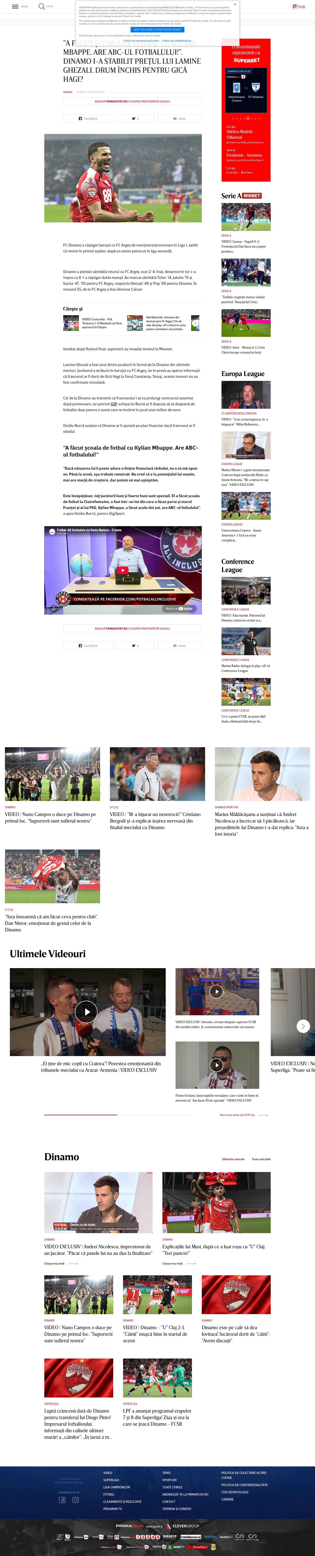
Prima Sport (130, 1526)
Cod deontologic (235, 1492)
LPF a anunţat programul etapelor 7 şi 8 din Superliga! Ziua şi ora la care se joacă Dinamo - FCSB (157, 1417)
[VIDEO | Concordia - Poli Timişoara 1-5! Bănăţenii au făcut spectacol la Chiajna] (71, 323)
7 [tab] (255, 118)
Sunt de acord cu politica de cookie (157, 29)
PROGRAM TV (112, 1509)
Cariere (227, 1499)
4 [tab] (244, 118)
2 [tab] (236, 118)
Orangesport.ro (226, 807)
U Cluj (114, 807)
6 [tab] (251, 118)
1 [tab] (232, 118)
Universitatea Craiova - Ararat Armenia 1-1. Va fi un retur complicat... (241, 535)
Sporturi (169, 1480)
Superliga (51, 1404)
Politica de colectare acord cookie (141, 40)
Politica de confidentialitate (176, 40)
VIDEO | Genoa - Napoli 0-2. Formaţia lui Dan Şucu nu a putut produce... (243, 246)
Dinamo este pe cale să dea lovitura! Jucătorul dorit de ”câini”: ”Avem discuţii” (236, 1333)
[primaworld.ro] (160, 1547)
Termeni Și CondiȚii (176, 1509)
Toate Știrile (172, 1487)
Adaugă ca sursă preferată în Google (132, 101)
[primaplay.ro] (113, 1537)
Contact (168, 1501)
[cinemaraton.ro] (240, 1537)
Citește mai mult (54, 1263)
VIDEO (107, 1473)
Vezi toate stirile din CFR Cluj (237, 1115)
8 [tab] (259, 118)
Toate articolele (261, 1159)
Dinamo (67, 92)
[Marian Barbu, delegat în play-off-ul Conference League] (246, 641)
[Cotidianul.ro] (191, 1537)
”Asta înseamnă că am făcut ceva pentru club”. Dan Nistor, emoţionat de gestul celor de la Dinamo (51, 923)
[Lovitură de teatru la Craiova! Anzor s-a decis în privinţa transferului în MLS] (199, 323)
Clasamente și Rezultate (122, 1501)
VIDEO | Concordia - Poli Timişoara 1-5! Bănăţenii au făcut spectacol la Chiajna (102, 323)
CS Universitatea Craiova (239, 413)
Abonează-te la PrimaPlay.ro (185, 1494)
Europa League (231, 464)
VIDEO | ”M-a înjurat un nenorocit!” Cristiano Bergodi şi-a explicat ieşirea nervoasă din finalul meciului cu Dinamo (155, 820)
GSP (114, 403)
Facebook (62, 1500)
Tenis (166, 1473)
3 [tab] (240, 118)
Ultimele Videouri (48, 953)
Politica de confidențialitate (244, 1485)
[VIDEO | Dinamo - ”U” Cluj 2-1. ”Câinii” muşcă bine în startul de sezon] (157, 1294)
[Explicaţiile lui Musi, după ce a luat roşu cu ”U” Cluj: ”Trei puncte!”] (216, 1202)
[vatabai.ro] (213, 1547)
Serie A (226, 235)
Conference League (235, 609)
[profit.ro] (170, 1537)
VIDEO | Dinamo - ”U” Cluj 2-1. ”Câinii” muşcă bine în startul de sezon (155, 1333)
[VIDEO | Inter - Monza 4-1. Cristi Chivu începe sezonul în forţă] (246, 323)
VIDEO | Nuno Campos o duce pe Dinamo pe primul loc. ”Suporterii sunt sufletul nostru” (78, 1333)
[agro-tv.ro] (176, 1547)
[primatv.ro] (60, 1537)
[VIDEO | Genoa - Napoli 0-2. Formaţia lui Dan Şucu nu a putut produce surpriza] (246, 217)
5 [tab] (248, 118)
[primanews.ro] (98, 1537)
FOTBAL (109, 1494)
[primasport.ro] (140, 1537)
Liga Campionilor (116, 1487)
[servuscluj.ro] (197, 1547)
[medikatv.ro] (226, 1537)
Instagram (76, 1500)
